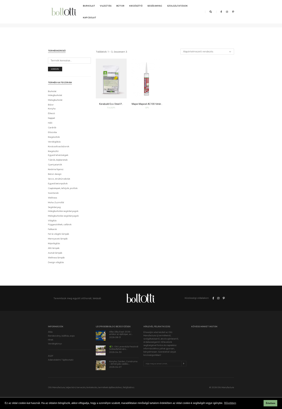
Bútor (120, 6)
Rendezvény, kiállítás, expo (61, 336)
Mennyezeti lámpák (58, 238)
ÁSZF (50, 356)
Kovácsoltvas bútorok (58, 146)
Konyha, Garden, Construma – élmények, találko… (123, 362)
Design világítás (56, 262)
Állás (50, 332)
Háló (50, 123)
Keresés (55, 69)
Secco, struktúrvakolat (59, 179)
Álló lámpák (53, 248)
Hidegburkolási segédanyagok (63, 211)
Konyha (51, 108)
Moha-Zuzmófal (56, 202)
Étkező (51, 113)
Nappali (51, 118)
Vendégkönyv (55, 343)
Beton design (55, 174)
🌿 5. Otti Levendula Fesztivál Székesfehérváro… (123, 347)
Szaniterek (53, 193)
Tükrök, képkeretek (58, 160)
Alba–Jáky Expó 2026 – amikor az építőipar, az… (121, 332)
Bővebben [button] (230, 403)
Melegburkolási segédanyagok (63, 216)
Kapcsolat (89, 17)
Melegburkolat (55, 100)
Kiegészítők (54, 137)
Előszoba (52, 132)
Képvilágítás (54, 243)
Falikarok (52, 229)
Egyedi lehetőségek (58, 155)
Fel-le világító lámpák (58, 234)
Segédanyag (154, 6)
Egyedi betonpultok (58, 183)
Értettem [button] (270, 403)
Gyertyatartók (55, 164)
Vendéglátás (54, 142)
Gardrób (52, 127)
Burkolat (89, 6)
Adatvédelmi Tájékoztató (60, 360)
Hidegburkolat (55, 95)
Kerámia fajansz (55, 169)
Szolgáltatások (177, 6)
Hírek (50, 339)
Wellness (52, 198)
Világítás (105, 6)
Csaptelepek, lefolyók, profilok (63, 188)
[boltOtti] (64, 12)
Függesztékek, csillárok (59, 224)
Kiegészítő (135, 6)
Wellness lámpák (56, 257)
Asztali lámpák (55, 253)
